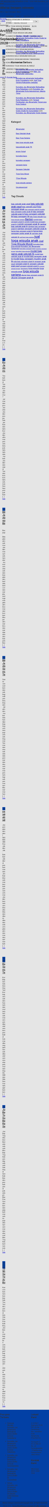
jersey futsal (21, 151)
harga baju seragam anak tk (22, 231)
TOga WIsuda (21, 178)
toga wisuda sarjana (24, 183)
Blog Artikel (42, 16)
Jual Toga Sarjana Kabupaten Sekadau (28, 81)
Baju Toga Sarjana (23, 138)
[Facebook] (5, 4)
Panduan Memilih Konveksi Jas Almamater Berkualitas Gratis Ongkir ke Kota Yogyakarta (31, 38)
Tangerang (24, 268)
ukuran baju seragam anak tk (32, 275)
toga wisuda (33, 268)
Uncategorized (21, 187)
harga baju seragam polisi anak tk (27, 232)
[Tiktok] (13, 4)
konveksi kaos (21, 156)
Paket (18, 16)
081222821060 (7, 1)
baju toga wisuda (36, 217)
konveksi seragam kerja (28, 249)
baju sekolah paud (29, 207)
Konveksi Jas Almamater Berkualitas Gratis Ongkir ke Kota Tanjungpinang (30, 52)
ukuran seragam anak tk (22, 277)
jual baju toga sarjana (27, 237)
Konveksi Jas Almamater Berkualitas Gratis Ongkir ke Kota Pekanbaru (30, 46)
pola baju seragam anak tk (23, 262)
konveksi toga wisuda (23, 251)
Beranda (10, 16)
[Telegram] (15, 4)
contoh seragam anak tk (28, 224)
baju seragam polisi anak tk (21, 212)
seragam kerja (21, 165)
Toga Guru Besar (22, 174)
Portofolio (29, 16)
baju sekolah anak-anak (20, 204)
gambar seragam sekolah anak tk (32, 229)
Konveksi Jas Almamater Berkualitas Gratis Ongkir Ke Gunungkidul (30, 110)
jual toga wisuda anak (25, 239)
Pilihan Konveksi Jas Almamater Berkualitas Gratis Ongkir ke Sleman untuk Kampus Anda (12, 1490)
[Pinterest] (17, 4)
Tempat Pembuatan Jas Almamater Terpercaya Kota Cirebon (31, 102)
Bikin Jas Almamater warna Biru (28, 73)
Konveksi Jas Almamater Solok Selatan (31, 113)
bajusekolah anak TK (24, 147)
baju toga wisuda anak (24, 142)
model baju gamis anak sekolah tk (26, 252)
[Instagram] (7, 4)
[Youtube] (9, 4)
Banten (29, 219)
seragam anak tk (22, 264)
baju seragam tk (21, 216)
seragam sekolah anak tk (29, 266)
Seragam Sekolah (23, 169)
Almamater (20, 129)
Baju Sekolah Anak (23, 133)
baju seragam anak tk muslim (35, 209)
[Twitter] (11, 4)
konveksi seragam (23, 160)
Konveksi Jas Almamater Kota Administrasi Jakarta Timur (30, 91)
